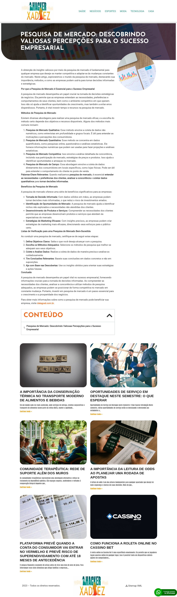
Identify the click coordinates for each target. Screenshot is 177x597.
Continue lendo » (26, 411)
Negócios (95, 11)
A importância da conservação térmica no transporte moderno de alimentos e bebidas (52, 396)
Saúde (82, 11)
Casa (151, 11)
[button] (109, 315)
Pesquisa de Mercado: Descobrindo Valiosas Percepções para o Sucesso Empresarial (63, 328)
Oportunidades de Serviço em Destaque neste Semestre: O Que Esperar (122, 396)
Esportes (110, 11)
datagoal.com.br (45, 303)
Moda (123, 11)
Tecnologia (137, 11)
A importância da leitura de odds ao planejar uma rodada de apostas (122, 473)
